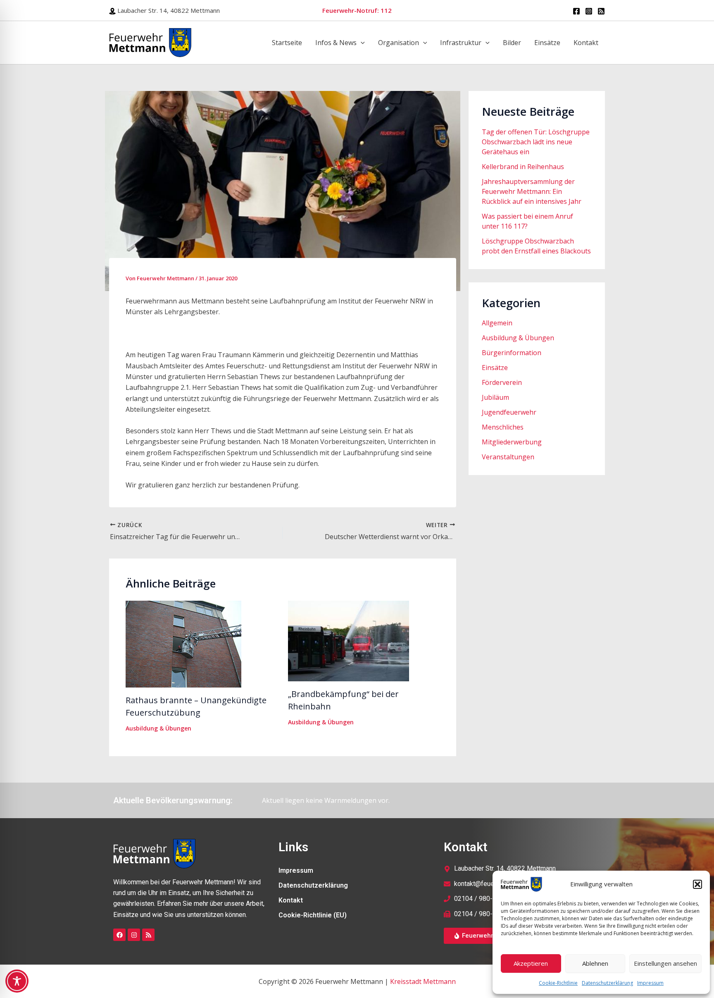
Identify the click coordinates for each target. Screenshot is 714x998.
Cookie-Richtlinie (558, 982)
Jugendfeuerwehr (509, 412)
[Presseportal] (601, 11)
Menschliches (503, 427)
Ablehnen (595, 963)
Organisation (398, 42)
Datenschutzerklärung (607, 982)
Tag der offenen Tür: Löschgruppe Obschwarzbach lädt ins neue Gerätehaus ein (536, 141)
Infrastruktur (460, 42)
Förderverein (502, 382)
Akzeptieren (531, 963)
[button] (697, 884)
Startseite (287, 42)
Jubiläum (495, 397)
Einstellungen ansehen (665, 963)
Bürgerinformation (511, 352)
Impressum (650, 982)
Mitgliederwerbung (512, 441)
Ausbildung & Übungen (158, 728)
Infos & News (336, 42)
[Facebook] (576, 11)
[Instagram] (589, 11)
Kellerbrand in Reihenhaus (523, 166)
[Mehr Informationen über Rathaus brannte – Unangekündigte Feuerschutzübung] (183, 643)
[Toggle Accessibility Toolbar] (17, 981)
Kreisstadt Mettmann (423, 981)
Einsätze (547, 42)
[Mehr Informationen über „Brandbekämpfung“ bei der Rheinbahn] (348, 640)
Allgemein (497, 322)
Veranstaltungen (508, 456)
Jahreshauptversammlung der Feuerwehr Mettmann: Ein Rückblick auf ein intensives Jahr (531, 191)
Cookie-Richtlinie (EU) (312, 915)
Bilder (512, 42)
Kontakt (586, 42)
